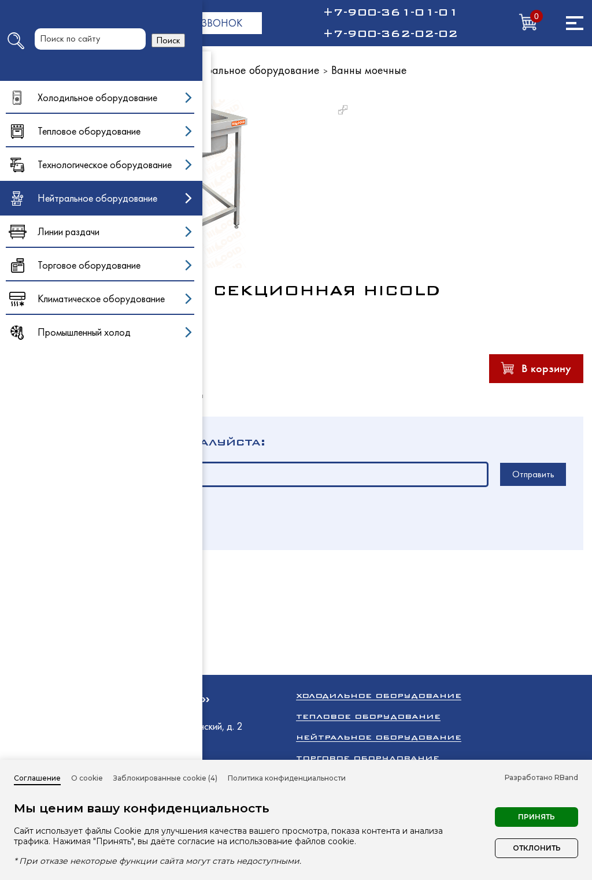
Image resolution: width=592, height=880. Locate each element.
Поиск (168, 40)
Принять (536, 816)
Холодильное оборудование (378, 695)
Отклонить (537, 848)
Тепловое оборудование (368, 716)
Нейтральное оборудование (250, 69)
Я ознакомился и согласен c (112, 520)
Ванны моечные (369, 69)
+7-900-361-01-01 (390, 12)
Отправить (533, 474)
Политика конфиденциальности (287, 778)
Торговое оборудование (367, 757)
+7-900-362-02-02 (390, 33)
